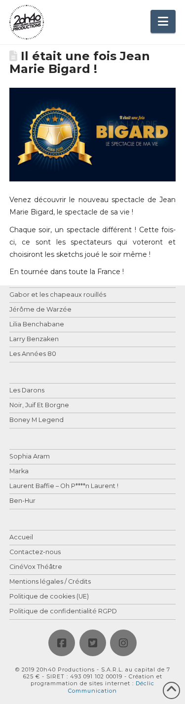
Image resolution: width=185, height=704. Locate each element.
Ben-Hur (22, 501)
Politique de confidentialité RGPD (63, 611)
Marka (19, 471)
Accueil (21, 537)
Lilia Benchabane (36, 324)
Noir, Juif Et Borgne (39, 405)
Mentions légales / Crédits (50, 582)
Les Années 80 (32, 354)
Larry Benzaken (34, 339)
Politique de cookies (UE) (49, 597)
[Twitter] (92, 643)
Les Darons (26, 390)
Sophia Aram (29, 457)
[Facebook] (61, 643)
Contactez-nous (35, 552)
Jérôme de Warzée (40, 310)
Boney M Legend (36, 420)
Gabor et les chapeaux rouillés (57, 295)
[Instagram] (123, 643)
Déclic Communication (111, 687)
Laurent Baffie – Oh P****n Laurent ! (63, 486)
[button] (163, 21)
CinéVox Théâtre (35, 567)
